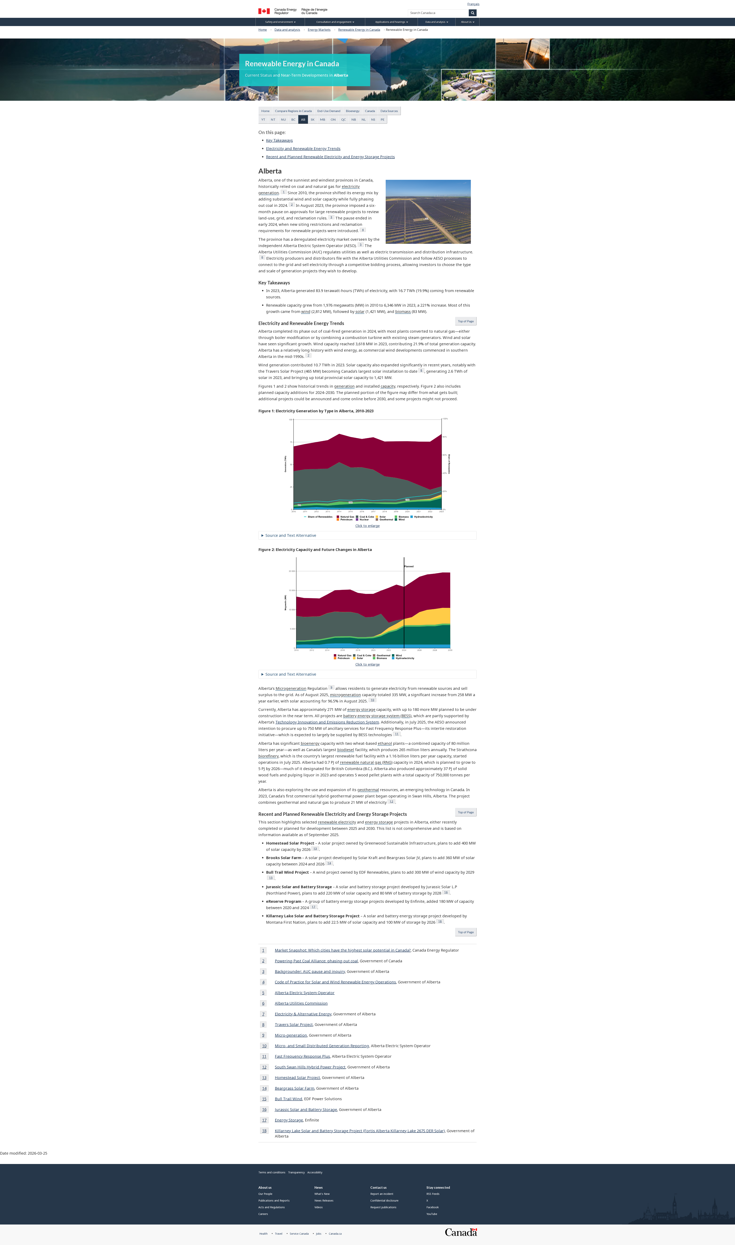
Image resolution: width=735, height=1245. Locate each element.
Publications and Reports (274, 1200)
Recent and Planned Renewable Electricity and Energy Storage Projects (330, 156)
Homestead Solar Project (297, 1077)
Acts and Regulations (271, 1207)
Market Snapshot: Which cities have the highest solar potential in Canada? (343, 950)
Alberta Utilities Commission (301, 1003)
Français (473, 4)
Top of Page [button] (466, 321)
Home (262, 30)
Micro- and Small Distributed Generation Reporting (322, 1045)
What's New (322, 1194)
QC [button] (343, 119)
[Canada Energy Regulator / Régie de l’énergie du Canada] (292, 11)
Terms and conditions (271, 1172)
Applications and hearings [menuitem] (390, 22)
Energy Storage (289, 1120)
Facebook (432, 1207)
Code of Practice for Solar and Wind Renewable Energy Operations (335, 982)
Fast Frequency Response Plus (302, 1056)
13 (316, 848)
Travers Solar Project (294, 1024)
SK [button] (312, 119)
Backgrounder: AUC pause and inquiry (310, 971)
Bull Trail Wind (288, 1098)
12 (392, 801)
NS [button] (373, 119)
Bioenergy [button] (352, 111)
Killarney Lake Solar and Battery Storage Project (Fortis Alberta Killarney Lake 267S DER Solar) (360, 1130)
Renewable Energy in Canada (359, 30)
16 (447, 892)
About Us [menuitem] (466, 22)
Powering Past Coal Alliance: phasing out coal (316, 960)
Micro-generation (291, 1035)
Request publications (383, 1207)
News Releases (323, 1200)
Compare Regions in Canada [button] (293, 111)
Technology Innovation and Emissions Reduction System (327, 722)
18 (441, 921)
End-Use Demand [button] (328, 111)
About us (265, 1187)
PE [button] (382, 119)
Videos (318, 1207)
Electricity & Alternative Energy (303, 1014)
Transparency (296, 1172)
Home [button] (265, 111)
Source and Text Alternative (290, 535)
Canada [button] (370, 111)
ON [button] (333, 119)
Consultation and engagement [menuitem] (333, 22)
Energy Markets (319, 30)
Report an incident (381, 1194)
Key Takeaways (279, 140)
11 (398, 734)
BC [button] (293, 119)
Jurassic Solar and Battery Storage (306, 1109)
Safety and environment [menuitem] (279, 22)
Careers (263, 1214)
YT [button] (263, 119)
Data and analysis (287, 30)
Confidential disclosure (384, 1200)
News (318, 1187)
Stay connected (438, 1187)
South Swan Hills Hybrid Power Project (310, 1067)
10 (373, 700)
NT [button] (273, 119)
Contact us (378, 1187)
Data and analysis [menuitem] (435, 22)
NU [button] (283, 119)
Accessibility (314, 1172)
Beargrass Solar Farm (294, 1088)
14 (330, 863)
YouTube (431, 1214)
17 (314, 907)
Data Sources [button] (389, 111)
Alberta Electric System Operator (305, 992)
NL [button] (364, 119)
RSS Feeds (432, 1194)
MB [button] (322, 119)
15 (272, 877)
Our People (265, 1194)
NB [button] (353, 119)
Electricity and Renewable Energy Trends (303, 148)
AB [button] (303, 119)
